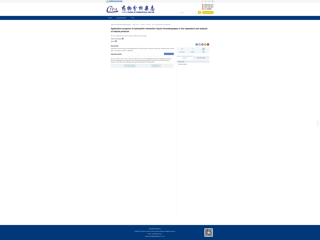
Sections (185, 58)
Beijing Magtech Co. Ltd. (158, 236)
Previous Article (130, 65)
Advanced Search (208, 12)
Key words (181, 61)
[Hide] (317, 125)
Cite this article (182, 64)
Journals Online (121, 18)
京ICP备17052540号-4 (155, 228)
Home (110, 18)
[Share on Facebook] (196, 44)
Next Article (155, 65)
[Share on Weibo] (202, 44)
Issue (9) (143, 24)
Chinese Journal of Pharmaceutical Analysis (121, 24)
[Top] (317, 121)
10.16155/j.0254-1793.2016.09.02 (163, 24)
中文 (132, 18)
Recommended (201, 57)
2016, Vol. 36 (136, 24)
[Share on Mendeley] (208, 44)
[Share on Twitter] (199, 44)
